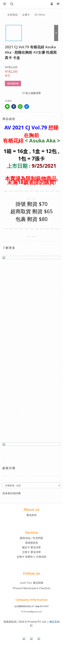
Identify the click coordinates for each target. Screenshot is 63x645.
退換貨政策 (31, 542)
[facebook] (13, 106)
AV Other (39, 14)
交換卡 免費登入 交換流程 (31, 556)
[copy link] (26, 106)
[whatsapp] (20, 106)
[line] (7, 106)
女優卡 (26, 14)
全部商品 (12, 14)
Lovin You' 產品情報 (31, 582)
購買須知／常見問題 (31, 538)
